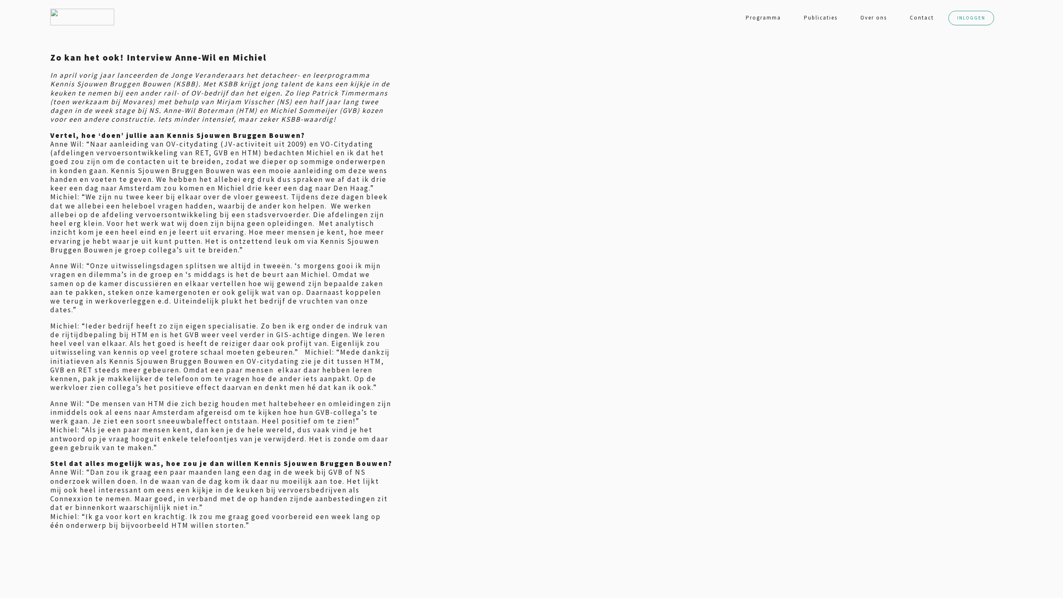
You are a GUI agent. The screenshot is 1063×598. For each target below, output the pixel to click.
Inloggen (971, 18)
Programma (763, 17)
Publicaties (821, 17)
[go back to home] (58, 17)
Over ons (873, 17)
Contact (922, 17)
